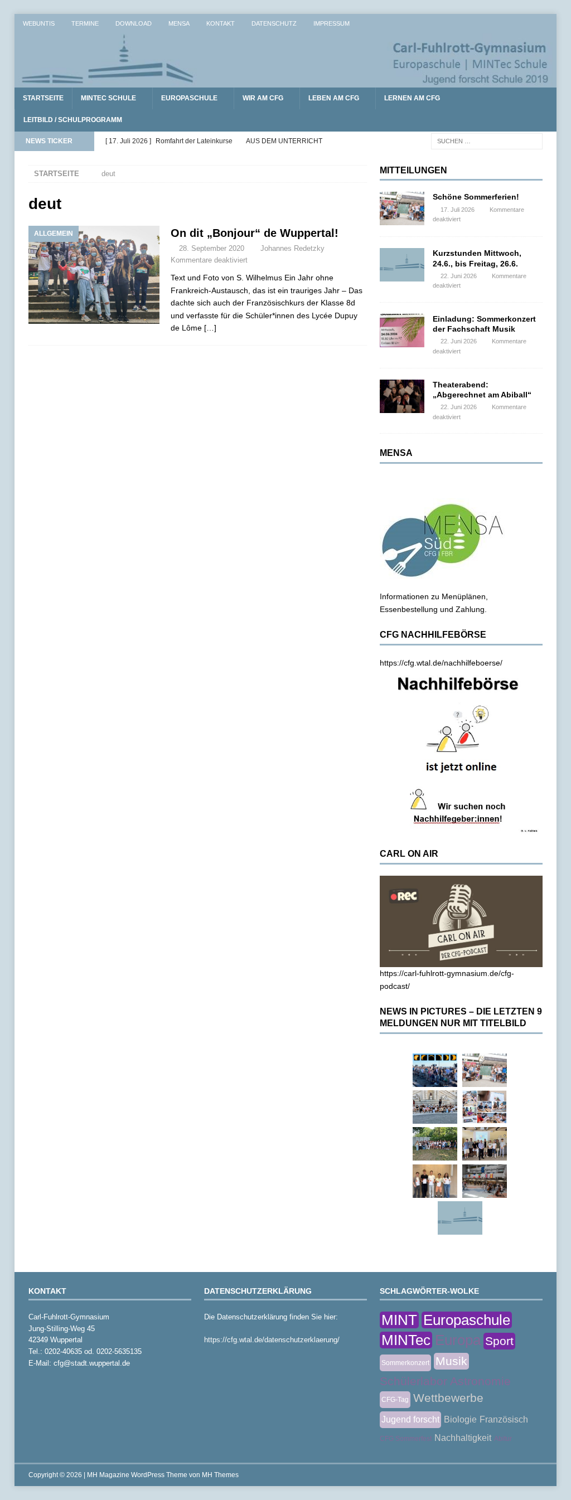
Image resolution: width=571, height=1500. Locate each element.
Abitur (503, 1439)
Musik (451, 1361)
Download (133, 23)
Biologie (460, 1419)
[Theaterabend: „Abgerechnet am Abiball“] (402, 396)
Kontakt (220, 23)
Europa (458, 1340)
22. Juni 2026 (459, 276)
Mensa (179, 23)
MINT (399, 1320)
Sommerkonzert (405, 1363)
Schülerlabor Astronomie (445, 1381)
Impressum (331, 23)
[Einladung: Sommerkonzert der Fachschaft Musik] (402, 330)
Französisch (504, 1419)
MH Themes (220, 1475)
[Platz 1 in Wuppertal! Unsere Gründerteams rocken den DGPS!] (435, 1181)
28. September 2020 (211, 248)
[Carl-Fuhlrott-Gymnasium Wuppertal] (285, 81)
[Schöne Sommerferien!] (402, 208)
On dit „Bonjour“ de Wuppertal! (254, 233)
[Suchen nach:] (487, 140)
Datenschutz (274, 23)
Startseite (43, 98)
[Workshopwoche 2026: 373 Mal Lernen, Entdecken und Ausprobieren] (484, 1107)
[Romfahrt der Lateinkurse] (435, 1107)
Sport (499, 1340)
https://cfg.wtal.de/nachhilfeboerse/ (441, 662)
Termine (85, 23)
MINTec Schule (108, 98)
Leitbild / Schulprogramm (72, 120)
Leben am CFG (333, 98)
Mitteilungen (413, 170)
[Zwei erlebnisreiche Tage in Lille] (435, 1144)
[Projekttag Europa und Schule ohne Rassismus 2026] (484, 1181)
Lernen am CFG (412, 98)
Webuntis (39, 23)
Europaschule (189, 98)
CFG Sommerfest (406, 1439)
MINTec (405, 1340)
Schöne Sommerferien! (476, 196)
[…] (210, 327)
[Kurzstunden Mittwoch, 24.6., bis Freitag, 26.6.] (402, 264)
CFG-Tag (395, 1400)
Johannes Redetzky (292, 248)
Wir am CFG (263, 98)
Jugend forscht (410, 1419)
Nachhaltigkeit (462, 1438)
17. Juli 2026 (458, 209)
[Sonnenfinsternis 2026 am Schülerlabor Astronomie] (435, 1070)
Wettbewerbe (448, 1397)
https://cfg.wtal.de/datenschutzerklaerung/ (272, 1340)
